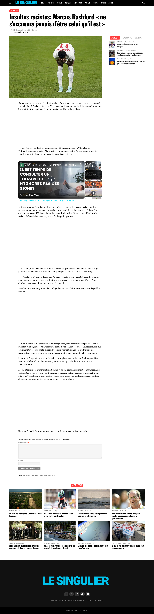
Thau (42, 3)
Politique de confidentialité (75, 600)
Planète (87, 3)
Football (35, 475)
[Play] (93, 184)
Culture (95, 3)
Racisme (44, 475)
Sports (103, 3)
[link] (22, 165)
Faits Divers (78, 3)
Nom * (20, 461)
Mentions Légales (57, 600)
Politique (51, 3)
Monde (110, 3)
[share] (80, 164)
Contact (89, 600)
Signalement (98, 600)
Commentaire (23, 443)
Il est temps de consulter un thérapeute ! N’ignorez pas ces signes (51, 164)
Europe (27, 475)
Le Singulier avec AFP (22, 32)
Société (59, 3)
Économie (68, 3)
